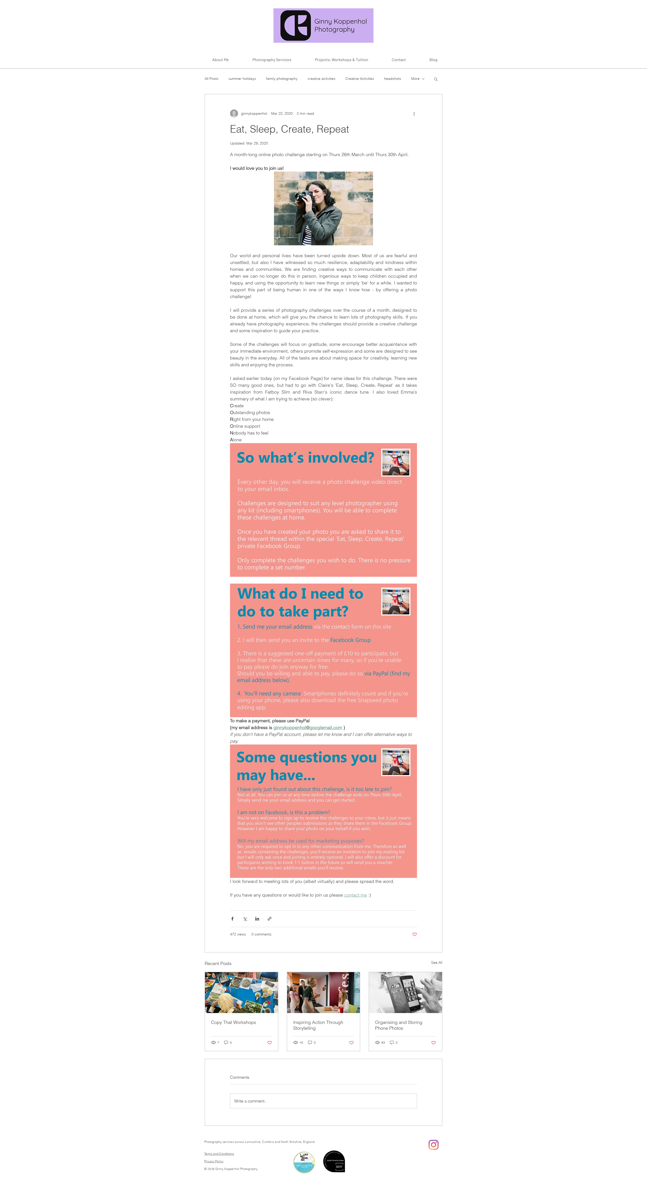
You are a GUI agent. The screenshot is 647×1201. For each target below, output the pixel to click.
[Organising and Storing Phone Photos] (405, 992)
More (415, 78)
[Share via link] (269, 918)
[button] (435, 79)
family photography (281, 78)
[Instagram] (433, 1145)
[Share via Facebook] (232, 918)
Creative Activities (359, 78)
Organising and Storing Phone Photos (398, 1025)
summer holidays (242, 78)
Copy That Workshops (233, 1022)
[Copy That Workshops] (241, 992)
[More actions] (414, 113)
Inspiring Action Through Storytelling (318, 1025)
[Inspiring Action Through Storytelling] (323, 992)
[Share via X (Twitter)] (244, 918)
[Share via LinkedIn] (257, 918)
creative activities (321, 78)
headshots (392, 78)
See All (436, 962)
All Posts (211, 78)
